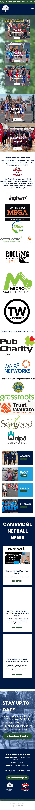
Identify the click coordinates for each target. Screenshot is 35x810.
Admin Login (18, 805)
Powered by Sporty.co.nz (17, 803)
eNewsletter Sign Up (17, 736)
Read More (17, 580)
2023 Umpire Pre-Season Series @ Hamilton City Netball (17, 660)
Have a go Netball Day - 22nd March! (17, 572)
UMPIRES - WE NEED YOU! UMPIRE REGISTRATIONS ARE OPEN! (17, 613)
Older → (17, 682)
